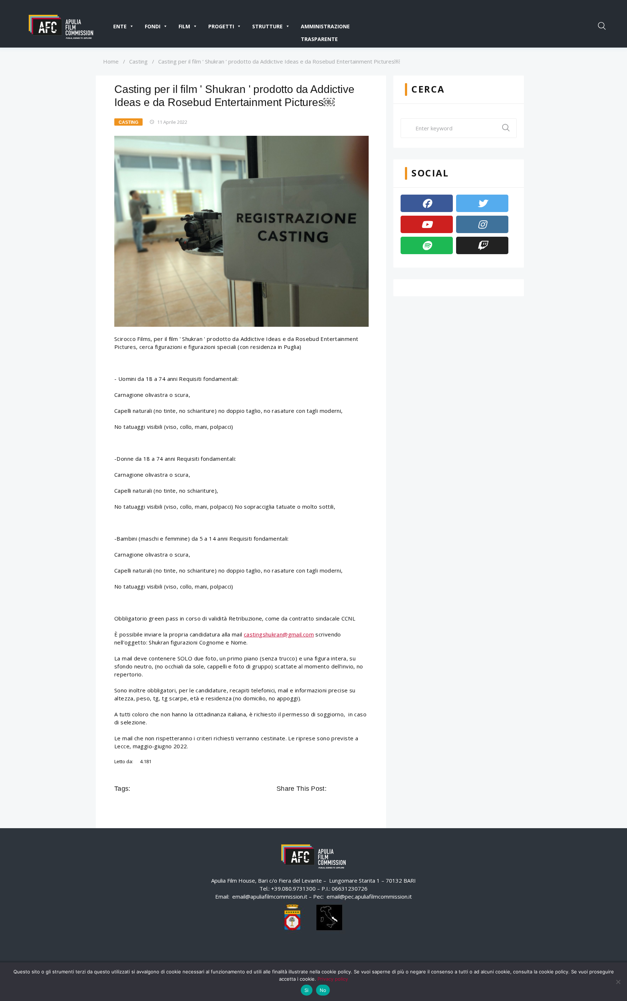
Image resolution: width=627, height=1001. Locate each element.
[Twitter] (482, 203)
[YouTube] (427, 224)
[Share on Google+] (353, 788)
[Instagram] (482, 224)
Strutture (267, 26)
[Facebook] (427, 203)
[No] (618, 981)
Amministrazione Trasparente (325, 28)
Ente (120, 26)
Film (184, 26)
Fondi (152, 26)
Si (306, 990)
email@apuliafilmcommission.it (269, 896)
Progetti (221, 26)
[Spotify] (427, 245)
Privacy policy (332, 979)
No (323, 990)
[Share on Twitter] (343, 788)
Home (111, 61)
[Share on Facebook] (333, 788)
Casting (138, 61)
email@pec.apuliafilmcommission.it (369, 896)
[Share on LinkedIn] (363, 788)
